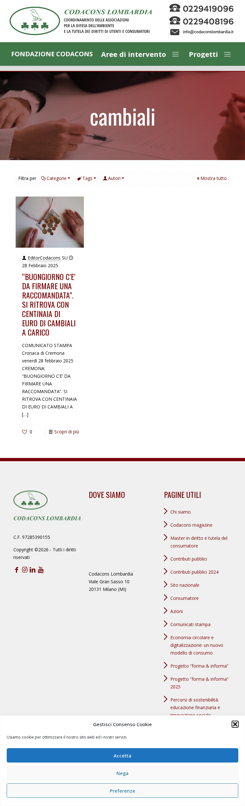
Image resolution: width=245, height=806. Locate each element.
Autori (114, 178)
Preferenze (122, 790)
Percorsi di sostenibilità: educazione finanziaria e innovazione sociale (195, 707)
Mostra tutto (213, 178)
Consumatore (184, 598)
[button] (235, 724)
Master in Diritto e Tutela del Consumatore (198, 542)
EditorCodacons (44, 258)
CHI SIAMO (180, 512)
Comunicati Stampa (190, 624)
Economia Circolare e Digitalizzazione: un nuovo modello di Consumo (196, 645)
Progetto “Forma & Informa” (199, 666)
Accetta (122, 755)
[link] (81, 21)
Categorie (57, 178)
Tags (87, 178)
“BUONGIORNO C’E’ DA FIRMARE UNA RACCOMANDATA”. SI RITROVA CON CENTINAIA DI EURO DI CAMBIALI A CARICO (49, 304)
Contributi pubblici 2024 (194, 572)
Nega (122, 773)
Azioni (176, 611)
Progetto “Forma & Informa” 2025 (199, 683)
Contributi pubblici (188, 559)
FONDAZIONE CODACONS (52, 54)
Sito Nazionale (184, 585)
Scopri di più (66, 432)
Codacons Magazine (191, 525)
